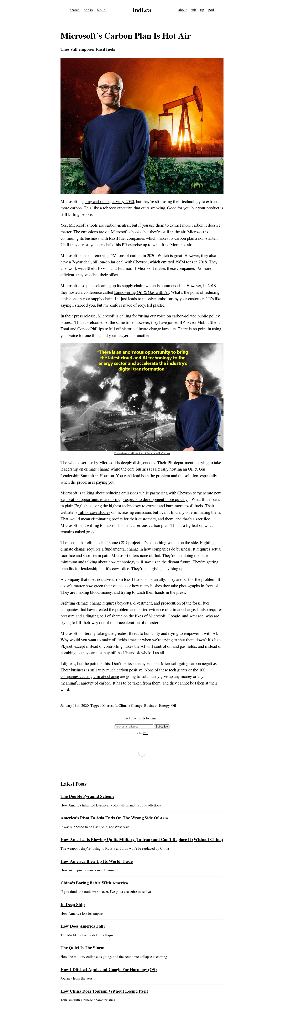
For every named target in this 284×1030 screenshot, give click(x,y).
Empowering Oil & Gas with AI (141, 292)
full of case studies (94, 512)
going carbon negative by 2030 (108, 201)
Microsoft (109, 705)
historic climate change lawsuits (149, 329)
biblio (101, 9)
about (182, 9)
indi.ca (142, 10)
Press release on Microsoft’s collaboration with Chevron (142, 453)
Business (150, 705)
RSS (145, 733)
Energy (164, 705)
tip (202, 9)
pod (211, 9)
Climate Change (130, 705)
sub (193, 9)
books (88, 9)
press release (85, 316)
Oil (173, 705)
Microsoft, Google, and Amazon (176, 616)
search (75, 9)
